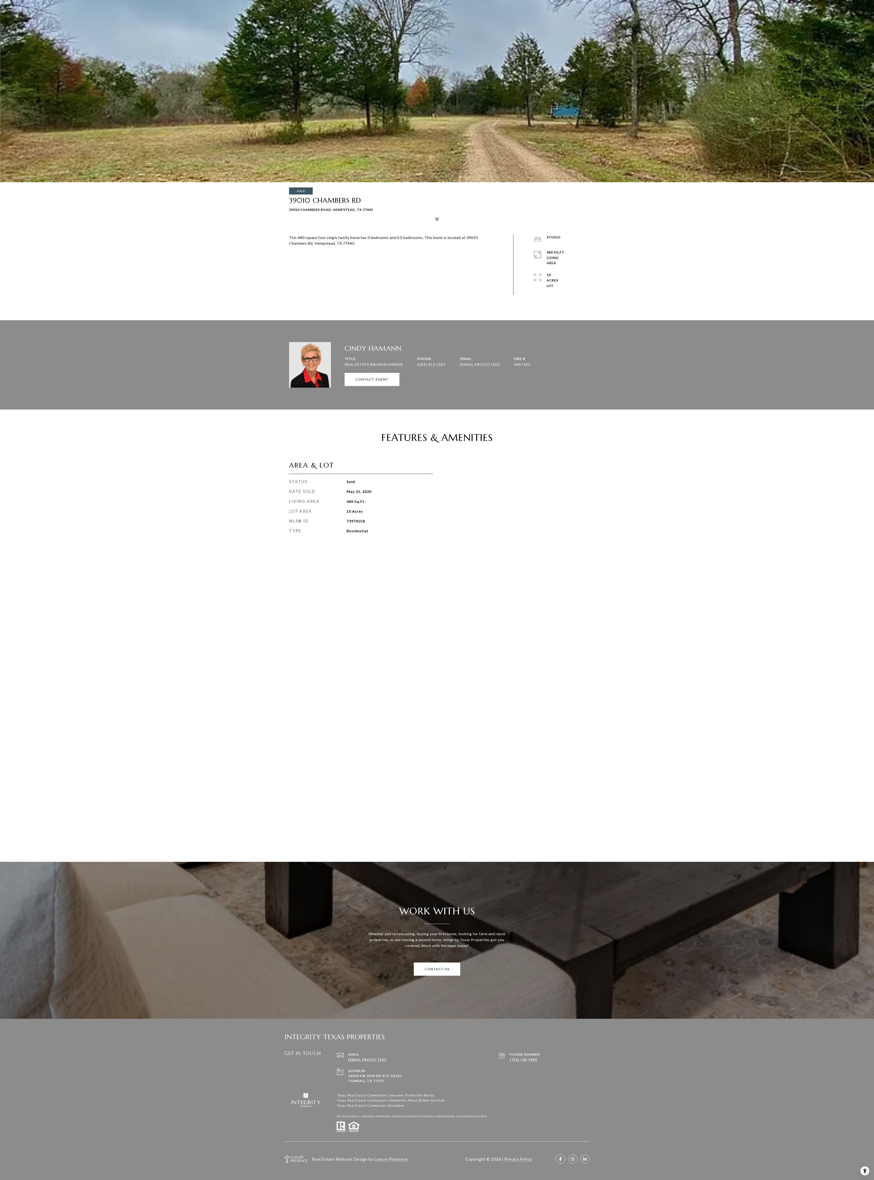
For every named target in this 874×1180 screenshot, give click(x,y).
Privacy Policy (518, 1159)
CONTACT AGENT (372, 379)
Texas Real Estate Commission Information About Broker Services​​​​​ (391, 1100)
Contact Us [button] (437, 969)
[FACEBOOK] (560, 1159)
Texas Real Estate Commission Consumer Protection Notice (386, 1095)
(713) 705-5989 (523, 1060)
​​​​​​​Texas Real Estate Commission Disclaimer (370, 1105)
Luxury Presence (391, 1159)
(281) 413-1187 (431, 364)
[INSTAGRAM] (572, 1159)
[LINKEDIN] (584, 1159)
